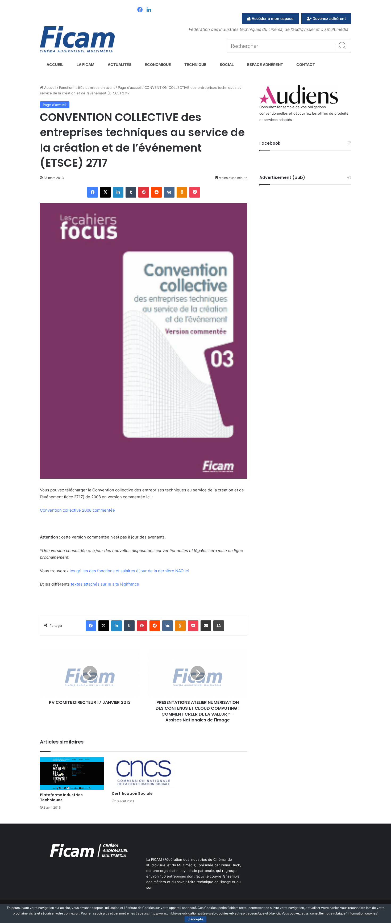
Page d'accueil (130, 87)
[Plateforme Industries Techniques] (72, 773)
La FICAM (85, 64)
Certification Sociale (132, 793)
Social (227, 64)
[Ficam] (77, 39)
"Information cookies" (362, 913)
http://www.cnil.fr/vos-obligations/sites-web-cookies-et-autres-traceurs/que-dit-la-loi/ (214, 913)
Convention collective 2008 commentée (77, 510)
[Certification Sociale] (144, 772)
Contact (305, 64)
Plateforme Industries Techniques (61, 797)
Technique (195, 64)
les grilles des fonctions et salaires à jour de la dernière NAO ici (129, 570)
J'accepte (195, 919)
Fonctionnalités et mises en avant (87, 87)
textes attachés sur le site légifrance (105, 584)
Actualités (119, 64)
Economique (158, 64)
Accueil (55, 64)
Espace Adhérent (265, 64)
